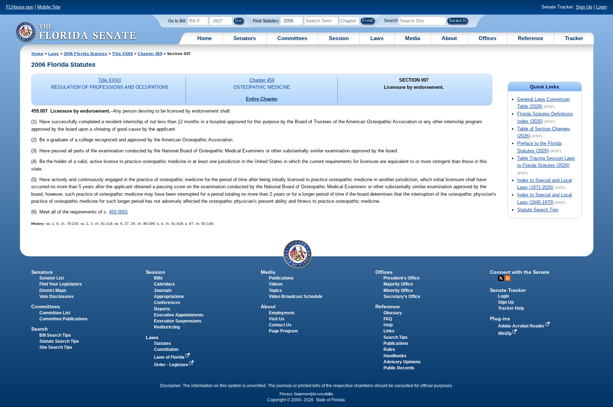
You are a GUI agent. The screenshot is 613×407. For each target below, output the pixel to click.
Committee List (54, 313)
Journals (163, 290)
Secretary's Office (401, 296)
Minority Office (398, 290)
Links (388, 331)
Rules (389, 349)
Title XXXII (122, 53)
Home (204, 38)
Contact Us (280, 325)
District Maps (52, 290)
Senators (244, 38)
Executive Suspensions (177, 321)
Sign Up (584, 7)
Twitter (501, 278)
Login (601, 7)
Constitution (166, 349)
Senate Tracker (508, 290)
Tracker (574, 38)
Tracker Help (511, 308)
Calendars (164, 284)
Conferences (167, 302)
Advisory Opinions (402, 362)
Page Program (283, 331)
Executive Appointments (179, 315)
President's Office (401, 278)
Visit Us (277, 319)
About (449, 38)
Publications (281, 278)
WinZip (505, 333)
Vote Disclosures (56, 296)
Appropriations (169, 296)
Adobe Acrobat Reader (522, 326)
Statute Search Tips (537, 209)
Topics (275, 290)
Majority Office (398, 284)
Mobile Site (48, 7)
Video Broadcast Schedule (295, 296)
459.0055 (118, 212)
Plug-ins (500, 318)
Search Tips (395, 337)
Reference (530, 38)
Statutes (162, 343)
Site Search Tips (55, 347)
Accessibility (322, 394)
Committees (292, 38)
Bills (158, 278)
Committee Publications (63, 319)
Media (412, 38)
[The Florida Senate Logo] (75, 31)
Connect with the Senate (520, 272)
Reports (162, 309)
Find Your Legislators (60, 284)
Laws (376, 38)
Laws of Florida (170, 357)
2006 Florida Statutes (85, 53)
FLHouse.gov (19, 7)
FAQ (387, 319)
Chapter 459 (150, 53)
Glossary (392, 313)
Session (339, 38)
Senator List (51, 278)
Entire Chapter (261, 99)
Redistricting (167, 327)
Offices (487, 38)
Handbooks (395, 356)
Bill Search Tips (55, 335)
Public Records (398, 368)
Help (388, 325)
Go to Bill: (177, 21)
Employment (281, 313)
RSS (507, 278)
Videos (276, 284)
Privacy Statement (295, 394)
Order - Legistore (171, 365)
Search (391, 20)
